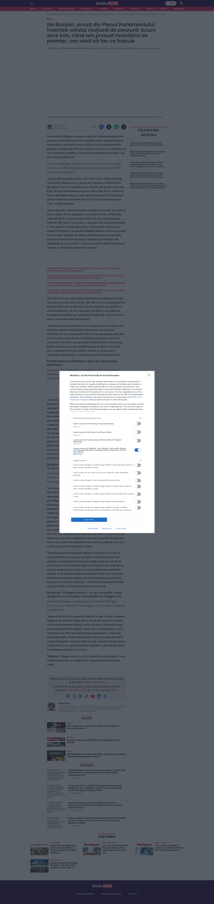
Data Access (107, 528)
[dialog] (107, 452)
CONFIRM (89, 520)
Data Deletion (93, 528)
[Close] (149, 375)
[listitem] (107, 418)
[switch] (137, 423)
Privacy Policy (121, 528)
